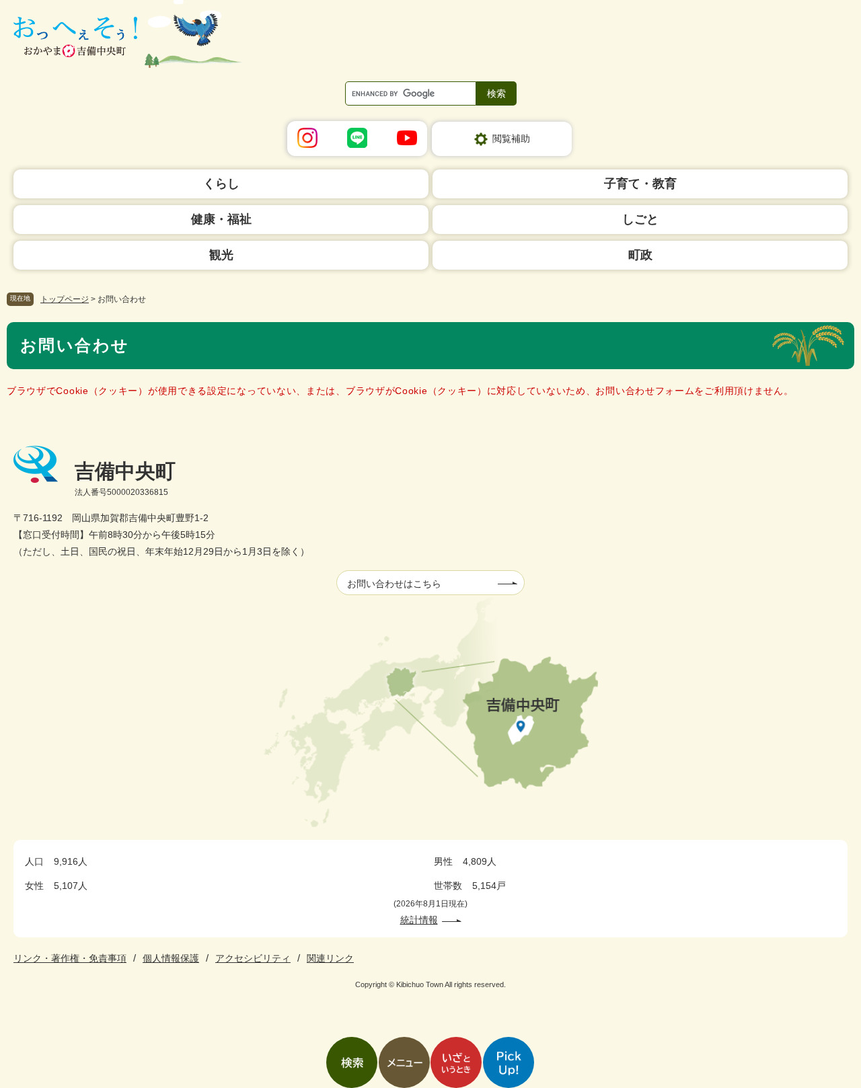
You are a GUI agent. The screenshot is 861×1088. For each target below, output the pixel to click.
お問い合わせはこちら (394, 583)
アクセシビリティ (253, 958)
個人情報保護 (171, 958)
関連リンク (330, 958)
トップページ (64, 299)
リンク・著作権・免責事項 (69, 958)
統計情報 (419, 920)
